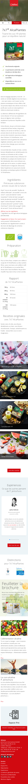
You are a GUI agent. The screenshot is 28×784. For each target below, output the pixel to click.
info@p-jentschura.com (8, 751)
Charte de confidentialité (8, 775)
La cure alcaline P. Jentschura (8, 678)
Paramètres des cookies (8, 777)
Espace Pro (4, 766)
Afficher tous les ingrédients (9, 211)
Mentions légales (6, 779)
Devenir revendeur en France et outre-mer (14, 728)
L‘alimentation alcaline (11, 638)
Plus (2, 658)
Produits (16, 23)
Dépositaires (4, 768)
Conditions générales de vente (10, 772)
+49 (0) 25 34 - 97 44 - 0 (15, 748)
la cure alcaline (12, 525)
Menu (24, 23)
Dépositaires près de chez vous (15, 89)
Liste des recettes (14, 470)
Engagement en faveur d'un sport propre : (13, 219)
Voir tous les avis (14, 545)
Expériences (4, 770)
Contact (3, 763)
